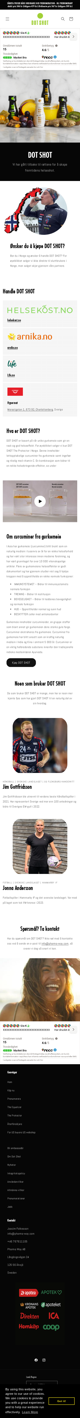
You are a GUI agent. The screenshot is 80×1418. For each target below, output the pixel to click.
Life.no (11, 375)
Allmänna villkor (15, 1190)
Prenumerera (14, 1098)
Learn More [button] (30, 1412)
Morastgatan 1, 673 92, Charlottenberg (30, 409)
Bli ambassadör (15, 1148)
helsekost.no (14, 320)
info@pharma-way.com (54, 943)
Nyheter (11, 1164)
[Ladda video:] (40, 501)
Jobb (9, 1206)
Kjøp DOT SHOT (21, 662)
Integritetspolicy (16, 1173)
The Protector (14, 1115)
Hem (9, 1082)
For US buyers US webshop (21, 1132)
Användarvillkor (15, 1181)
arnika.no (12, 348)
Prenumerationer (16, 1198)
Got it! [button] (61, 1401)
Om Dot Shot (14, 1156)
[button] (7, 19)
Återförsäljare (14, 1124)
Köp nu (11, 1090)
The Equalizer (14, 1107)
